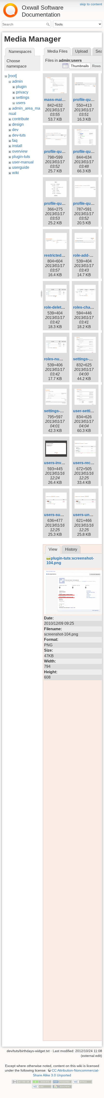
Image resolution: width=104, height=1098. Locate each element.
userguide (20, 167)
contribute (20, 119)
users (20, 103)
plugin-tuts (21, 157)
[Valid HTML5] (82, 1082)
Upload (81, 51)
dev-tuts (19, 135)
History (71, 549)
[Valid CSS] (42, 1086)
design (18, 124)
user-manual (23, 162)
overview (20, 151)
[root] (12, 76)
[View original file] (73, 592)
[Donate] (42, 1082)
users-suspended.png (64, 515)
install (17, 146)
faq (14, 140)
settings (22, 97)
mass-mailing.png (60, 100)
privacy (22, 92)
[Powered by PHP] (62, 1082)
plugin (21, 87)
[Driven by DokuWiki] (62, 1086)
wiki (15, 173)
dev (15, 130)
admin (17, 81)
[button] (80, 66)
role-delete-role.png (62, 307)
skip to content (91, 4)
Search (48, 24)
